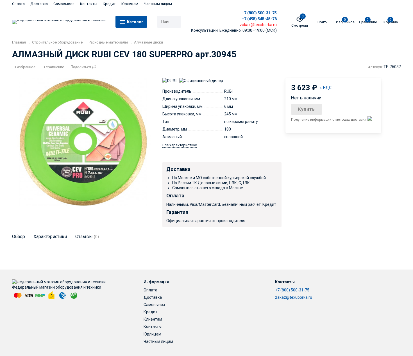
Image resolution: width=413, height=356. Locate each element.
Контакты (88, 4)
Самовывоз (63, 4)
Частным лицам (158, 4)
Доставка (39, 4)
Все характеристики (179, 145)
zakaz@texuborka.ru (293, 297)
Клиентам (153, 319)
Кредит (109, 4)
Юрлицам (129, 4)
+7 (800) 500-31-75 (259, 13)
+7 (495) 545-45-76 (259, 19)
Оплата (18, 4)
